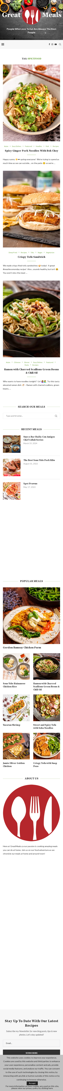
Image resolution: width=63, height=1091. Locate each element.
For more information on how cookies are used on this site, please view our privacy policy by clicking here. (32, 1087)
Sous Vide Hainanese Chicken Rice (14, 685)
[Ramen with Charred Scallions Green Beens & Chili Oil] (31, 319)
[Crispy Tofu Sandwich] (31, 209)
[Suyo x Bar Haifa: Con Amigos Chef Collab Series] (12, 444)
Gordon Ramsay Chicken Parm (22, 647)
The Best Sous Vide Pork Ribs (39, 460)
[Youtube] (56, 44)
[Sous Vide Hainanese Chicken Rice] (16, 666)
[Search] (60, 44)
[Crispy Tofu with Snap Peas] (46, 746)
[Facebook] (49, 44)
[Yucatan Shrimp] (16, 707)
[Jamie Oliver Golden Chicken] (16, 746)
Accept (32, 1083)
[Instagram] (52, 44)
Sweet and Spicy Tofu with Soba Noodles (44, 726)
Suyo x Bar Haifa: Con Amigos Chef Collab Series (39, 438)
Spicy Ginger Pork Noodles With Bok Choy (31, 150)
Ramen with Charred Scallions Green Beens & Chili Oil (31, 371)
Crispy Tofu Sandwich (31, 257)
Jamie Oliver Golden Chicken (14, 765)
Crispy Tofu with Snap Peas (45, 765)
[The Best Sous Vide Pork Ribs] (12, 467)
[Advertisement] (31, 539)
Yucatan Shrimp (11, 725)
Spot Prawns (30, 483)
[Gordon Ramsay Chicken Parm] (31, 615)
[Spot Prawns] (12, 491)
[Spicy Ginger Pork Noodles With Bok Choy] (31, 103)
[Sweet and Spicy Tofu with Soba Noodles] (46, 707)
